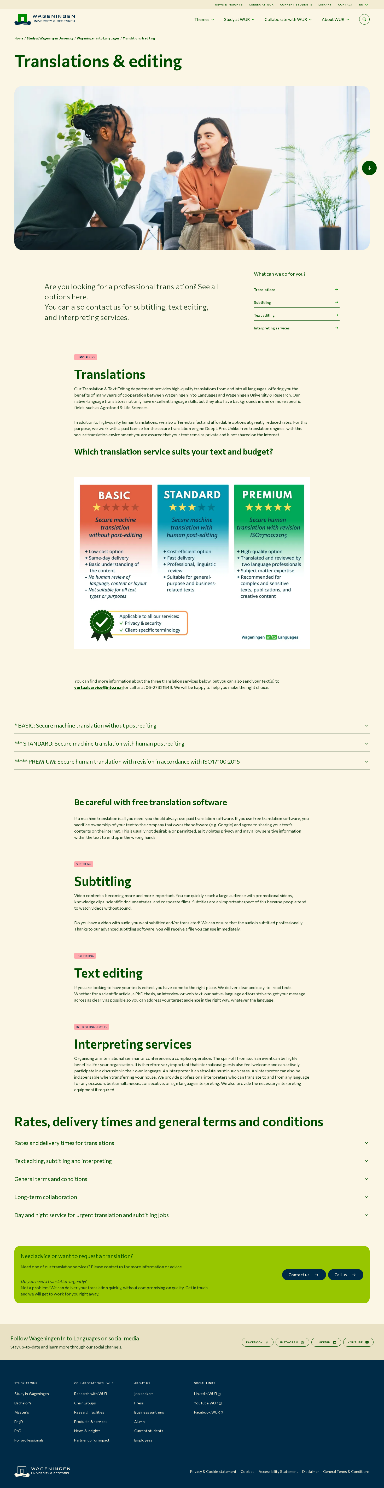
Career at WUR (261, 4)
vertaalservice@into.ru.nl (99, 687)
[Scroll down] (369, 168)
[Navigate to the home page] (44, 19)
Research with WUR (90, 1393)
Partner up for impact (91, 1440)
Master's (21, 1412)
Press (139, 1403)
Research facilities (89, 1412)
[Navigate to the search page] (364, 19)
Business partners (149, 1412)
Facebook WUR (207, 1412)
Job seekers (144, 1393)
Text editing (264, 315)
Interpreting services (272, 328)
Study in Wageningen (31, 1393)
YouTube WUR (206, 1403)
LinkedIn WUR (205, 1393)
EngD (18, 1421)
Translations (265, 289)
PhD (17, 1430)
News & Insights (229, 4)
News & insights (87, 1430)
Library (325, 4)
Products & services (90, 1421)
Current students (296, 4)
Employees (143, 1440)
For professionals (29, 1440)
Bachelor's (23, 1403)
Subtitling (262, 302)
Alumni (140, 1421)
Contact (345, 4)
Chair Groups (85, 1403)
